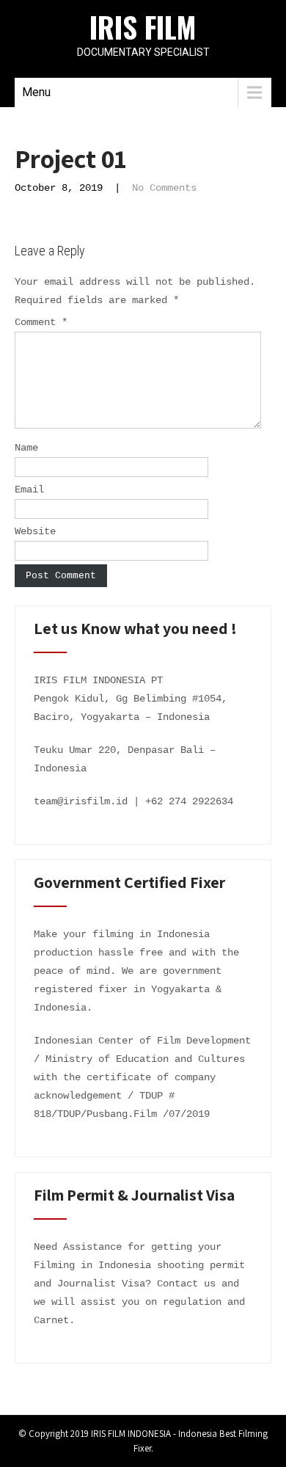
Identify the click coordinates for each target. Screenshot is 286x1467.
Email (29, 489)
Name (26, 448)
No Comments (164, 188)
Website (35, 531)
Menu (36, 92)
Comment (41, 322)
